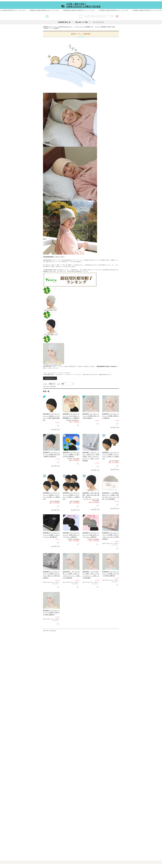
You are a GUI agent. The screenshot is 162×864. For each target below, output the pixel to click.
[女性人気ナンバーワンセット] (91, 522)
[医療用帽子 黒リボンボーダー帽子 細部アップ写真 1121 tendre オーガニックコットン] (51, 561)
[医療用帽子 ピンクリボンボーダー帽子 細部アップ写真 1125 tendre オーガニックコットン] (110, 522)
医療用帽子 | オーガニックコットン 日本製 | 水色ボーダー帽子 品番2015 (51, 612)
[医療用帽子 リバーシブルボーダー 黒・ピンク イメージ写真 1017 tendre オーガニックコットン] (91, 561)
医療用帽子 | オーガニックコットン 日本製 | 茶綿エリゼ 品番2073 (110, 416)
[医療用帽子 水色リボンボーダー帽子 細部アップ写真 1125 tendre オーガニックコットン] (91, 442)
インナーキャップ (98, 22)
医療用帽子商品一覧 (64, 22)
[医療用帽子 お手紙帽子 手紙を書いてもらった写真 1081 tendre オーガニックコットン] (110, 482)
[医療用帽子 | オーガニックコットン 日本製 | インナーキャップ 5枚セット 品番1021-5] (71, 482)
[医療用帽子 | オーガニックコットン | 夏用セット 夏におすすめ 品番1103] (71, 442)
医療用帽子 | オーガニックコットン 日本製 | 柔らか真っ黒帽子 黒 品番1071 (51, 454)
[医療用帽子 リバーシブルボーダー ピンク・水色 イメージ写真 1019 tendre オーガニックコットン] (71, 561)
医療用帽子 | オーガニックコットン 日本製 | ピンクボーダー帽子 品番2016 (110, 574)
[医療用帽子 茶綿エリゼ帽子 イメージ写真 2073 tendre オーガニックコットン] (110, 403)
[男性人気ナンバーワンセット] (71, 522)
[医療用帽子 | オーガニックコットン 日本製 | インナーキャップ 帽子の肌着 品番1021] (51, 403)
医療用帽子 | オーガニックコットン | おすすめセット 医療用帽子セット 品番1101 (71, 416)
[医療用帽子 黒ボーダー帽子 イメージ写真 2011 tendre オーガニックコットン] (91, 403)
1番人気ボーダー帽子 (81, 22)
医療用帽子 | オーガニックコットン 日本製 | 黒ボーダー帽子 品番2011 (91, 416)
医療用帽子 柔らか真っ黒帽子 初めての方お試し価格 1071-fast (91, 495)
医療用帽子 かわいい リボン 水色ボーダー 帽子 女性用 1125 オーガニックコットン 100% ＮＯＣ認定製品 (92, 456)
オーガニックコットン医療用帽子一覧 (84, 26)
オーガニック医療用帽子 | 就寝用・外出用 (105, 26)
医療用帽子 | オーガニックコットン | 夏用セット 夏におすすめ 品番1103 (71, 454)
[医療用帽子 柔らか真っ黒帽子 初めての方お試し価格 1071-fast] (91, 482)
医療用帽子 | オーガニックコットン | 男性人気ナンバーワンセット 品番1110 (71, 535)
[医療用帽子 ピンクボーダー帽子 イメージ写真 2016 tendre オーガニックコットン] (110, 561)
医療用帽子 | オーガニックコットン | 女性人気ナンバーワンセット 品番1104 (91, 535)
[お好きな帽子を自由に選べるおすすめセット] (71, 403)
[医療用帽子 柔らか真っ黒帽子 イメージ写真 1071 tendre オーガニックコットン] (51, 442)
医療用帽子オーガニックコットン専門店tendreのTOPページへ (58, 26)
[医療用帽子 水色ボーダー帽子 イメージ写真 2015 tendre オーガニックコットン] (51, 600)
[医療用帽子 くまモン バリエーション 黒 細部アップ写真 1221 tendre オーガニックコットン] (51, 522)
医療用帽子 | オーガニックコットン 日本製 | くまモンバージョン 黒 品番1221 (51, 535)
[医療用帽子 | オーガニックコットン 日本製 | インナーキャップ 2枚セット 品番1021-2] (110, 442)
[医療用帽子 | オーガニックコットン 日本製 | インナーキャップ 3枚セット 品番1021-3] (51, 482)
